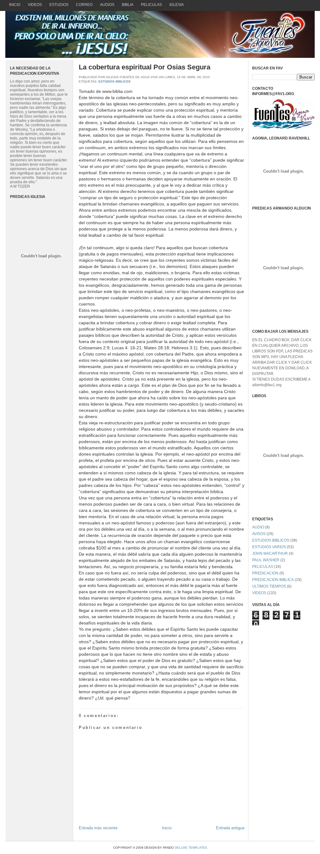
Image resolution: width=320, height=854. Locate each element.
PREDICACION (265, 573)
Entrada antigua (230, 828)
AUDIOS (107, 5)
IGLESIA (176, 5)
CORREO (84, 5)
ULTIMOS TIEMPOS (269, 586)
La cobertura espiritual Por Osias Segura (144, 67)
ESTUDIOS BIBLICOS (114, 81)
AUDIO (258, 527)
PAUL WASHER (265, 560)
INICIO (14, 5)
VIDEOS (35, 5)
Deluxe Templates (191, 847)
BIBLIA (127, 5)
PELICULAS (151, 5)
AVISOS (259, 534)
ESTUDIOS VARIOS (269, 547)
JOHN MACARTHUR (270, 553)
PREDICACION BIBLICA (273, 580)
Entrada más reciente (98, 828)
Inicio (167, 828)
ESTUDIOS (58, 5)
